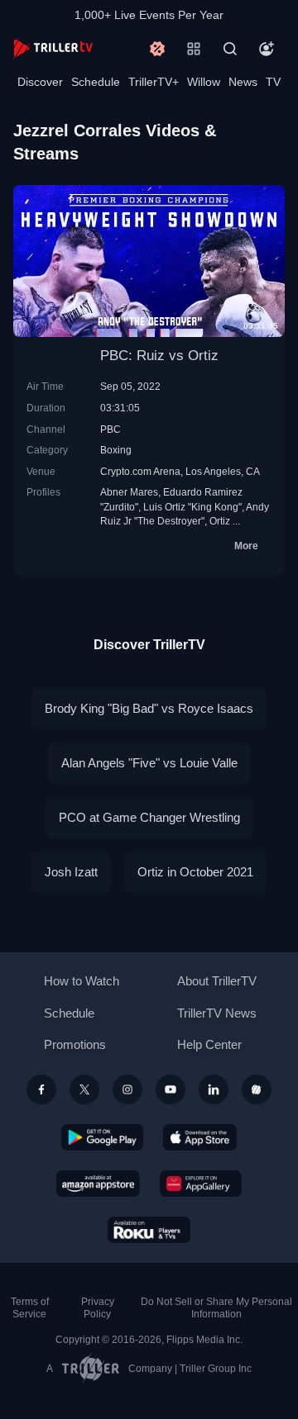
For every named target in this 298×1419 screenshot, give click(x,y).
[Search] (230, 49)
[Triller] (257, 1089)
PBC (110, 429)
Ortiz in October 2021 (195, 872)
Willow (203, 81)
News (242, 81)
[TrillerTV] (53, 48)
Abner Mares (129, 491)
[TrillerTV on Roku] (149, 1230)
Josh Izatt (71, 872)
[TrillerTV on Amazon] (98, 1183)
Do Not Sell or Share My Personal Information (216, 1308)
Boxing (116, 449)
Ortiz (219, 520)
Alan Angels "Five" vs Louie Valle (149, 763)
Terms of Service (30, 1308)
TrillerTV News (217, 1013)
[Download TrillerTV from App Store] (200, 1137)
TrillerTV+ (153, 81)
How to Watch (81, 981)
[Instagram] (127, 1089)
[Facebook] (41, 1089)
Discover (40, 81)
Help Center (209, 1044)
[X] (84, 1089)
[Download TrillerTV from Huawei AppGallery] (201, 1183)
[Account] (266, 49)
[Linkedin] (213, 1089)
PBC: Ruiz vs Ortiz (159, 355)
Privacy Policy (97, 1308)
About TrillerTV (217, 981)
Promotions (75, 1044)
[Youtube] (170, 1089)
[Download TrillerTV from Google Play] (102, 1137)
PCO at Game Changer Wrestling (149, 817)
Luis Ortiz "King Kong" (192, 506)
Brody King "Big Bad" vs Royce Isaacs (149, 708)
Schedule (95, 81)
